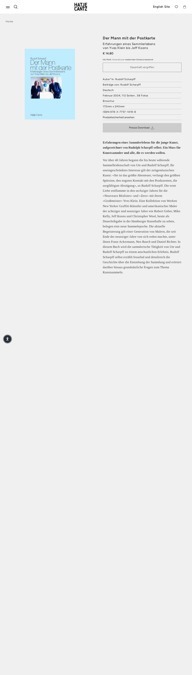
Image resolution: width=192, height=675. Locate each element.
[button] (7, 339)
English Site (161, 6)
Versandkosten (118, 59)
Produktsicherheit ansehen (118, 117)
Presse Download (139, 127)
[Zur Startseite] (85, 7)
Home (9, 21)
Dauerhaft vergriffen (142, 67)
